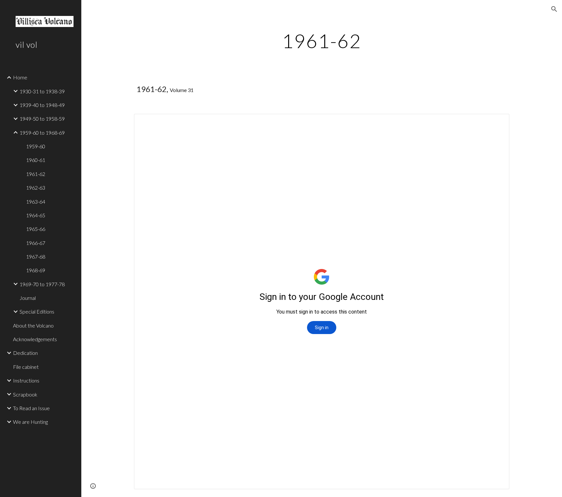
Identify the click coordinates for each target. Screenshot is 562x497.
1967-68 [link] (35, 256)
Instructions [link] (26, 380)
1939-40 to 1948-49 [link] (42, 105)
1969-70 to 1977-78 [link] (42, 284)
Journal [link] (28, 298)
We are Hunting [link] (30, 422)
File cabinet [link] (26, 367)
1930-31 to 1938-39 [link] (42, 91)
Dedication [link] (25, 353)
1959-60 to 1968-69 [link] (42, 132)
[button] (554, 9)
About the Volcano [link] (33, 325)
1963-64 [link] (35, 201)
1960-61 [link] (35, 160)
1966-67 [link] (35, 243)
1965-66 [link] (35, 229)
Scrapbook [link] (25, 394)
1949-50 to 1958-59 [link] (42, 118)
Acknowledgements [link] (35, 339)
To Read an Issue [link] (31, 408)
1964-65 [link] (35, 215)
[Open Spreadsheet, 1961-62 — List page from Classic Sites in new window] (496, 122)
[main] (321, 40)
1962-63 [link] (35, 187)
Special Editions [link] (37, 311)
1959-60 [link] (35, 146)
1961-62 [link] (35, 174)
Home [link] (20, 77)
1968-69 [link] (35, 270)
